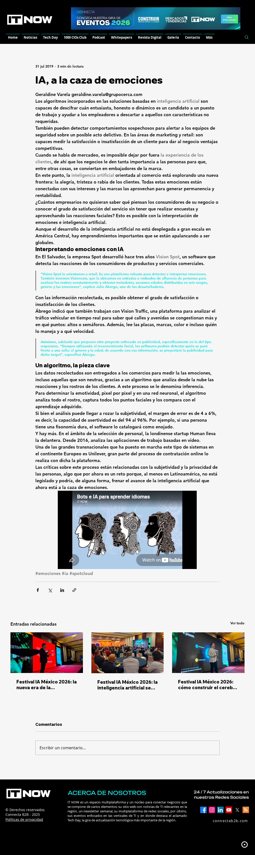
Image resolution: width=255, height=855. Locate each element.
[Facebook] (203, 810)
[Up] (244, 844)
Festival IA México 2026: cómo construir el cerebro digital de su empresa (208, 684)
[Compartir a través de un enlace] (74, 590)
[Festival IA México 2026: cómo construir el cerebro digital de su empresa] (208, 652)
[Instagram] (212, 810)
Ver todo (237, 623)
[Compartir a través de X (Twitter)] (50, 590)
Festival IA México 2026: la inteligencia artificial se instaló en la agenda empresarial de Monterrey (127, 685)
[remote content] (127, 530)
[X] (237, 810)
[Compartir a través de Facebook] (37, 590)
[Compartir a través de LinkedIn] (62, 590)
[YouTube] (229, 810)
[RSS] (246, 810)
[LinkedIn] (220, 810)
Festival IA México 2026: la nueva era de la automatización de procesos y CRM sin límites (46, 684)
